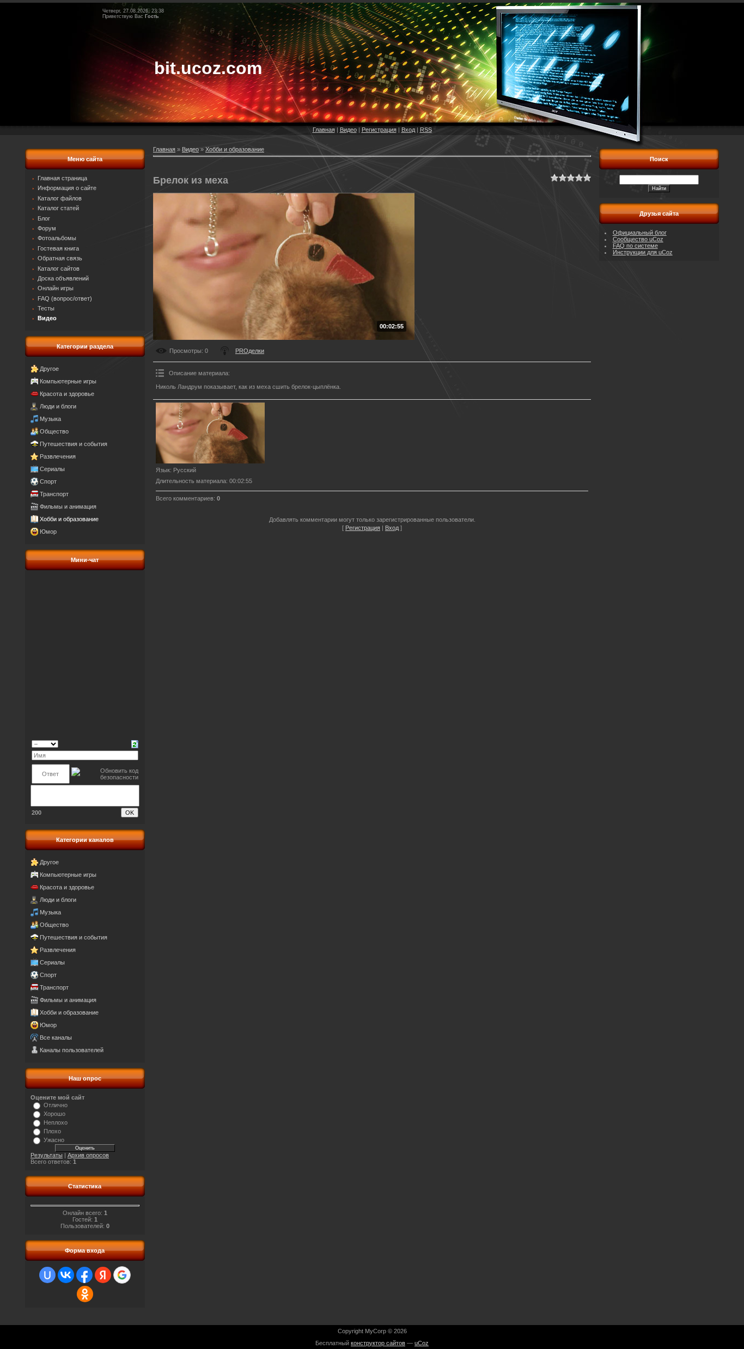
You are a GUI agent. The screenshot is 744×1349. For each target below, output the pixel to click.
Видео (348, 129)
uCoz (421, 1343)
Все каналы (56, 1037)
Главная (324, 129)
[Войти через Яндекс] (103, 1275)
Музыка (50, 419)
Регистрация (379, 129)
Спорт (48, 481)
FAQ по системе (635, 245)
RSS (426, 129)
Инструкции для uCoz (643, 252)
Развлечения (58, 456)
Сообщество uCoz (638, 239)
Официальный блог (640, 232)
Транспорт (54, 494)
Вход (408, 129)
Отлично (56, 1105)
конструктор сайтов (378, 1343)
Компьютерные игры (68, 381)
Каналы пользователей (71, 1050)
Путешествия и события (73, 444)
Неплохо (56, 1122)
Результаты (47, 1155)
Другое (49, 368)
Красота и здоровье (67, 393)
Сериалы (52, 469)
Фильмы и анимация (68, 506)
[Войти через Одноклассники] (85, 1294)
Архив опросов (88, 1155)
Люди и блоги (58, 406)
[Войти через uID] (47, 1275)
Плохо (52, 1131)
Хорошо (54, 1113)
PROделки (249, 350)
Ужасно (54, 1140)
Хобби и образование (69, 519)
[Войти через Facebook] (84, 1275)
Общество (54, 431)
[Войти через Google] (122, 1275)
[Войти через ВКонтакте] (66, 1275)
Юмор (48, 531)
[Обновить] (134, 743)
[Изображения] (210, 433)
